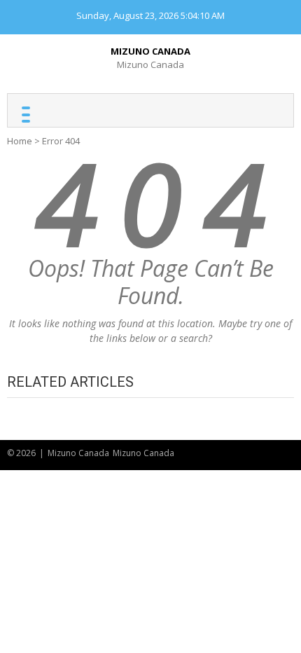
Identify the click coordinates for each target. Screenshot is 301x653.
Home (19, 141)
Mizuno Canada (150, 51)
